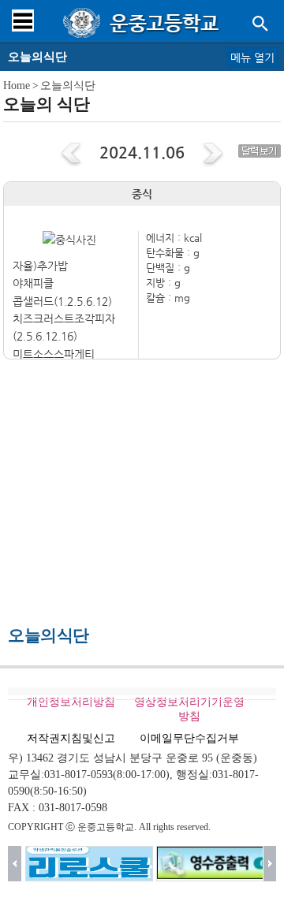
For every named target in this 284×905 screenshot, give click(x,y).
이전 (14, 863)
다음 (270, 863)
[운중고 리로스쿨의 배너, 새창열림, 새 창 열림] (89, 863)
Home (16, 85)
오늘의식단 (67, 85)
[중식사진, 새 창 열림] (69, 239)
